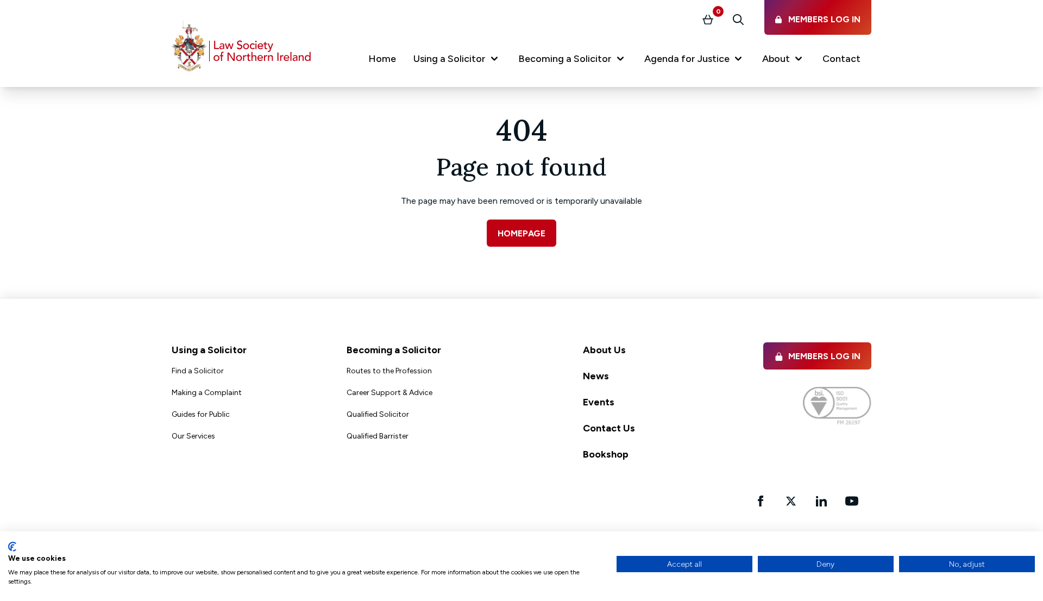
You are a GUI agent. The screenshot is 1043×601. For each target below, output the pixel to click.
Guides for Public (201, 414)
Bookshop (606, 454)
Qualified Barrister (378, 436)
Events (598, 402)
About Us (604, 350)
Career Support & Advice (389, 392)
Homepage (521, 233)
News (596, 376)
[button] (457, 61)
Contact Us (609, 428)
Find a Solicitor (198, 370)
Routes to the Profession (389, 370)
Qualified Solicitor (378, 414)
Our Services (193, 436)
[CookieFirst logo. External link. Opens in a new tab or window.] (12, 547)
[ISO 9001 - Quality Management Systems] (837, 405)
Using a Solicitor (209, 350)
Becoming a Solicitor (394, 350)
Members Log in (824, 356)
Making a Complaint (207, 392)
